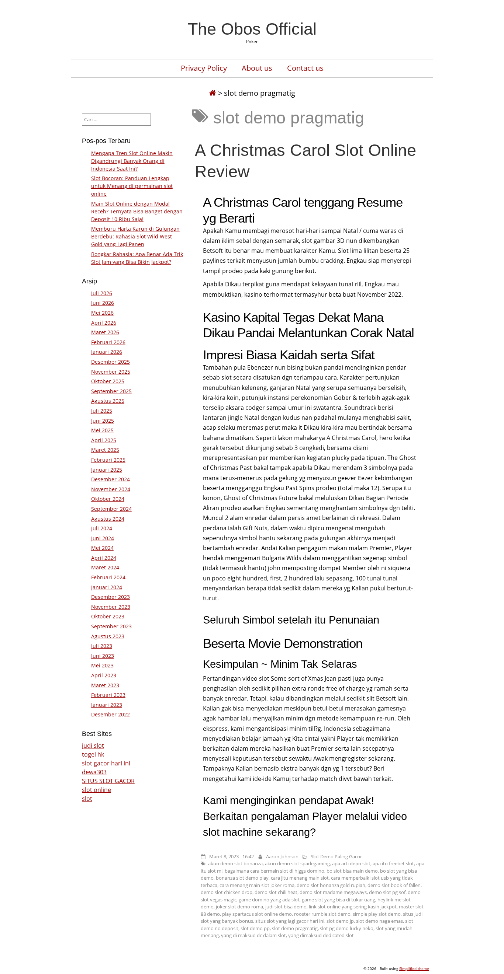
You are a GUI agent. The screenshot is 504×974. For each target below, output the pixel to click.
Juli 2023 (101, 645)
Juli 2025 (101, 410)
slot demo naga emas (379, 921)
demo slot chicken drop (226, 892)
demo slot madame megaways (333, 892)
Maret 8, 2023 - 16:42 (231, 856)
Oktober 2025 (107, 381)
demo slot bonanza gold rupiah (331, 885)
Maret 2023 (105, 685)
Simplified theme (414, 968)
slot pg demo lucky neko (346, 928)
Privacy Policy (204, 68)
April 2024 (103, 557)
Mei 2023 (102, 665)
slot (87, 799)
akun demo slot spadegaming (297, 863)
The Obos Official (252, 29)
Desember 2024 (110, 479)
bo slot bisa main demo (352, 870)
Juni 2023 (102, 655)
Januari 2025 (106, 469)
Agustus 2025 (107, 400)
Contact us (305, 68)
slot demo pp (255, 928)
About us (257, 68)
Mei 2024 (102, 547)
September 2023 (111, 626)
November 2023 (110, 606)
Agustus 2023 (107, 636)
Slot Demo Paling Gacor (336, 856)
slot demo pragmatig (295, 928)
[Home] (212, 93)
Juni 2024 (102, 538)
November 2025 (110, 371)
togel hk (93, 754)
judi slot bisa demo (286, 906)
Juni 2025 (102, 420)
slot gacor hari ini (106, 763)
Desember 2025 (110, 361)
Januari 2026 (106, 351)
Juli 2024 (101, 528)
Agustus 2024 (107, 518)
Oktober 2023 (107, 616)
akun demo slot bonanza (235, 863)
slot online (96, 790)
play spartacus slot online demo (257, 914)
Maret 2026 (105, 332)
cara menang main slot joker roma (257, 885)
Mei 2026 (102, 312)
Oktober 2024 (107, 498)
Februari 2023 (108, 694)
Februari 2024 (108, 577)
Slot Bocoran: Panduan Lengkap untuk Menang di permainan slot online (132, 186)
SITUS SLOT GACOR (108, 781)
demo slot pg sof (387, 892)
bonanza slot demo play (242, 877)
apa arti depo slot (351, 863)
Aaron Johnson (282, 856)
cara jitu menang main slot (300, 877)
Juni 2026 (102, 302)
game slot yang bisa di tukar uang (338, 899)
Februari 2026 (108, 342)
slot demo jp (340, 921)
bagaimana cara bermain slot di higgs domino (274, 870)
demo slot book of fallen (394, 885)
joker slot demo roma (239, 906)
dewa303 (94, 772)
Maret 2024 (105, 567)
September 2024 (111, 508)
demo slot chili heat (276, 892)
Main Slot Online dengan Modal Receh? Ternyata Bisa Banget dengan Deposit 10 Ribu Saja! (137, 211)
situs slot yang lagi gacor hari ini (289, 921)
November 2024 (110, 489)
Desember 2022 (110, 714)
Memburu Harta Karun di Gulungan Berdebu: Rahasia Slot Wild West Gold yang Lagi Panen (135, 236)
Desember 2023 (110, 596)
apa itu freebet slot (393, 863)
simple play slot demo (377, 914)
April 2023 (103, 675)
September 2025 (111, 391)
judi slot (93, 745)
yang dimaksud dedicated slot (321, 935)
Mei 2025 (102, 430)
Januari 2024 (106, 587)
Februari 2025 (108, 459)
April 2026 (103, 322)
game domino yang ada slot (269, 899)
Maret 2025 (105, 449)
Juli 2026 (101, 293)
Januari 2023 (106, 704)
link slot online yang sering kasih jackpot (353, 906)
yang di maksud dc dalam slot (253, 935)
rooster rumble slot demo (322, 914)
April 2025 (103, 440)
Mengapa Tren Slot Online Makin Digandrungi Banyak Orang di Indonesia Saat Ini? (132, 161)
